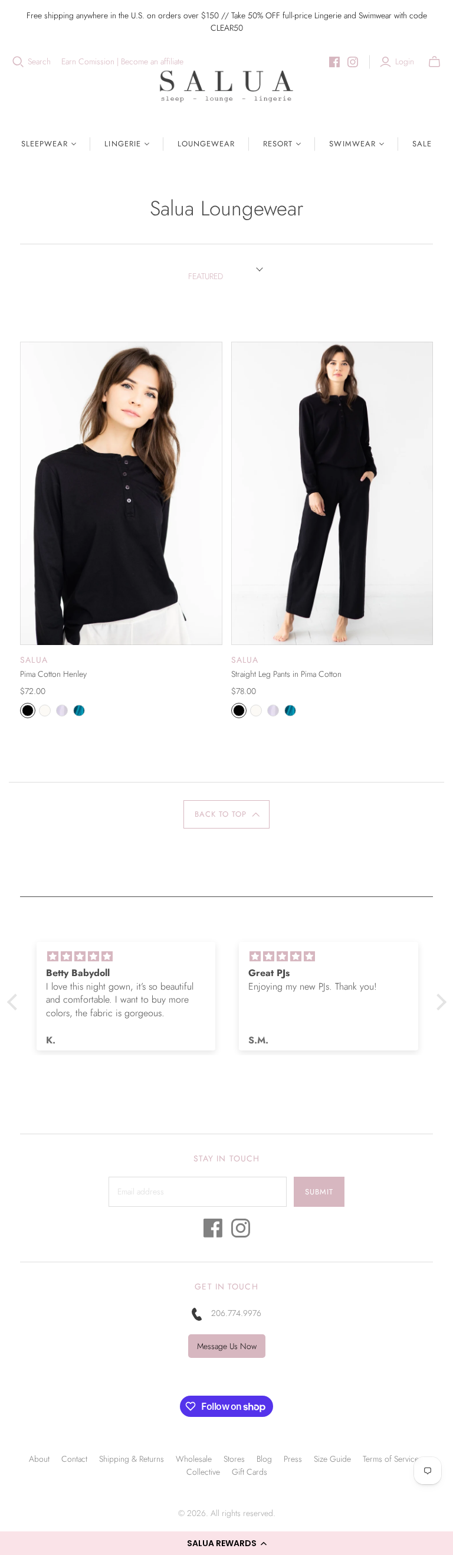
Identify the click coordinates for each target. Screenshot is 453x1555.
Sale (422, 143)
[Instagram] (352, 62)
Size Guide (332, 1459)
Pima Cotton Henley (53, 674)
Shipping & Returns (131, 1459)
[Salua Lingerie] (226, 85)
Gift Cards (249, 1472)
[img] (126, 956)
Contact (74, 1459)
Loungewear (206, 143)
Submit (319, 1191)
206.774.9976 (236, 1313)
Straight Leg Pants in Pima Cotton (286, 674)
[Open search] (18, 62)
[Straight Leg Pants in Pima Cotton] (332, 493)
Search (39, 61)
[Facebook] (334, 62)
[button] (226, 1543)
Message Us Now (227, 1346)
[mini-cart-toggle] (434, 61)
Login (404, 61)
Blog (264, 1459)
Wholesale (194, 1459)
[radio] (27, 710)
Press (293, 1459)
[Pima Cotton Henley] (121, 493)
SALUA (34, 660)
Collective (203, 1472)
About (39, 1459)
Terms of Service (391, 1459)
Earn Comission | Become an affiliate (122, 61)
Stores (234, 1459)
